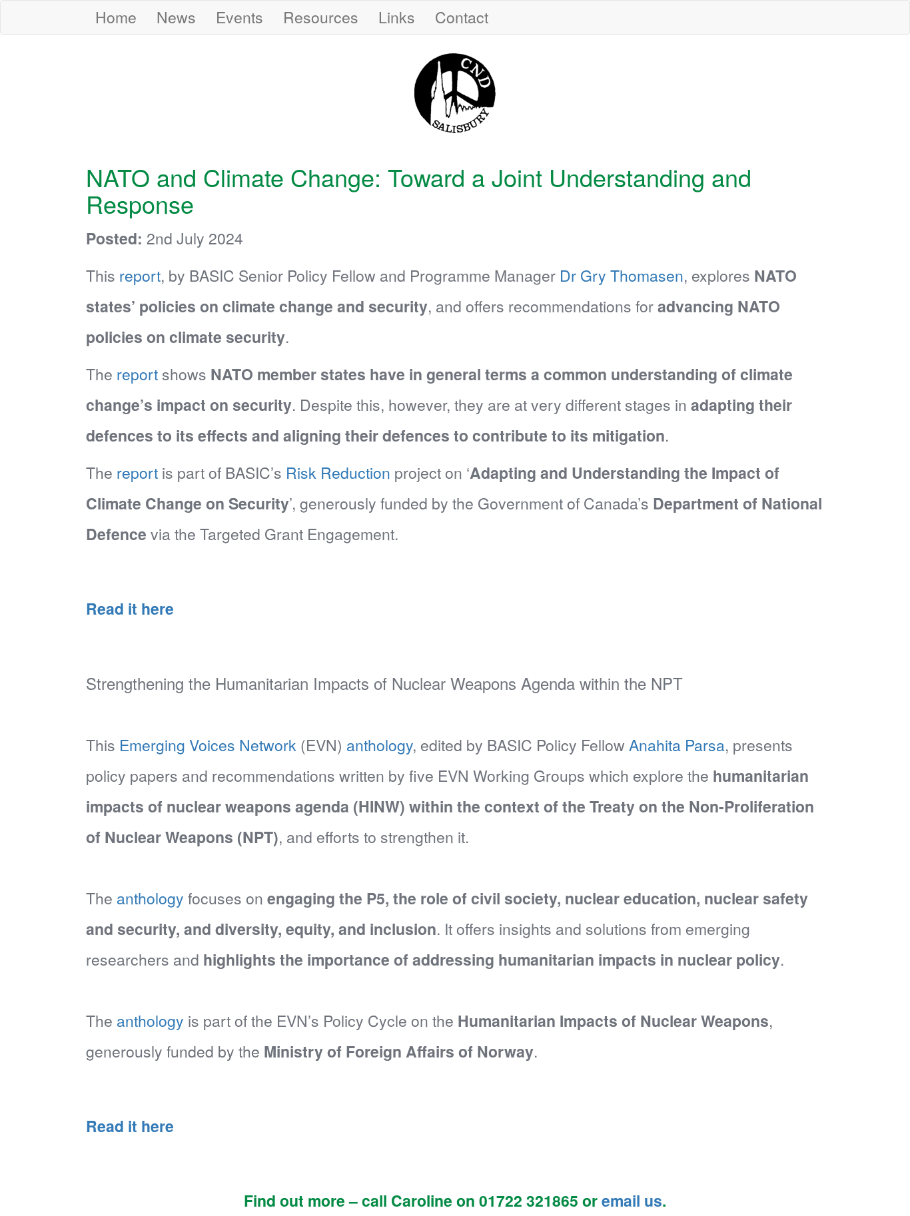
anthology (379, 745)
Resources (320, 17)
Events (239, 17)
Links (396, 17)
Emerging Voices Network (207, 745)
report (140, 275)
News (176, 17)
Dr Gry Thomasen (621, 275)
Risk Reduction (338, 472)
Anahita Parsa (677, 745)
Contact (461, 17)
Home (116, 17)
